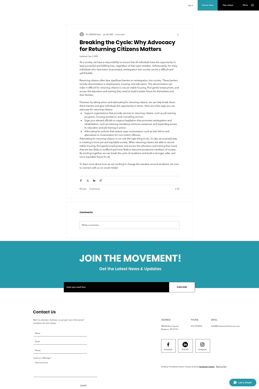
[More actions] (177, 34)
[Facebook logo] (168, 344)
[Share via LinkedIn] (94, 180)
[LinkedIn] (185, 344)
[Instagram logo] (202, 344)
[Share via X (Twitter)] (87, 180)
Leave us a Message (41, 358)
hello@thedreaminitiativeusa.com (225, 326)
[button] (245, 5)
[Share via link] (100, 180)
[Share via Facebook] (81, 180)
